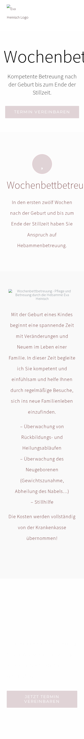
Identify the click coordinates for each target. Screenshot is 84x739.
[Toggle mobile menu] (75, 9)
